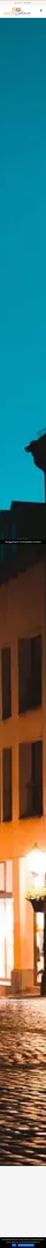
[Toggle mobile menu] (41, 10)
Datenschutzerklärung (26, 1245)
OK (14, 1245)
